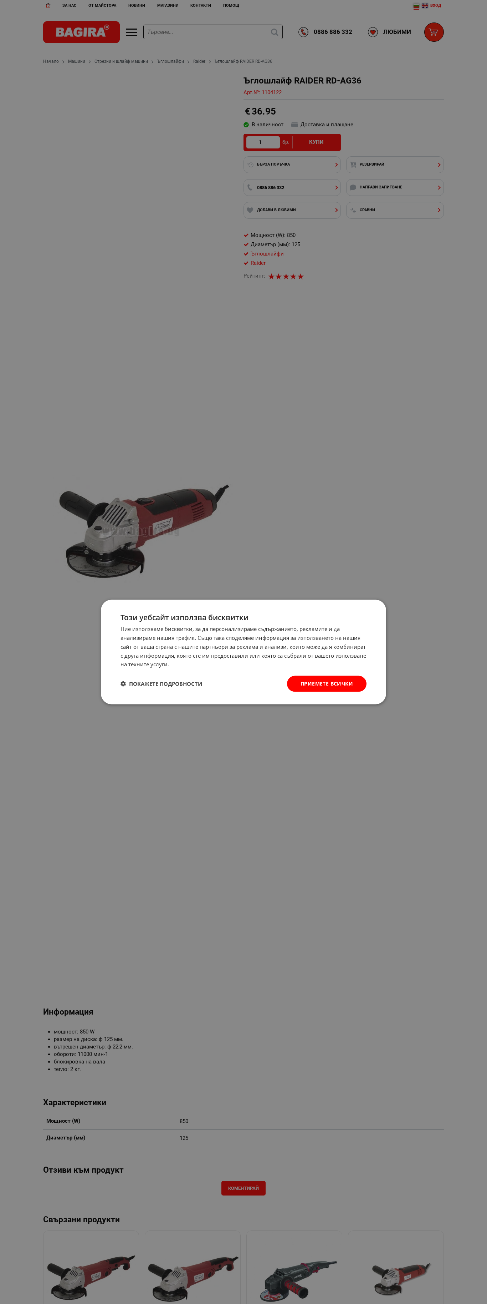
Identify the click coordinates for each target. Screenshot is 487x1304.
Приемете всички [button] (327, 683)
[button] (161, 684)
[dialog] (243, 652)
